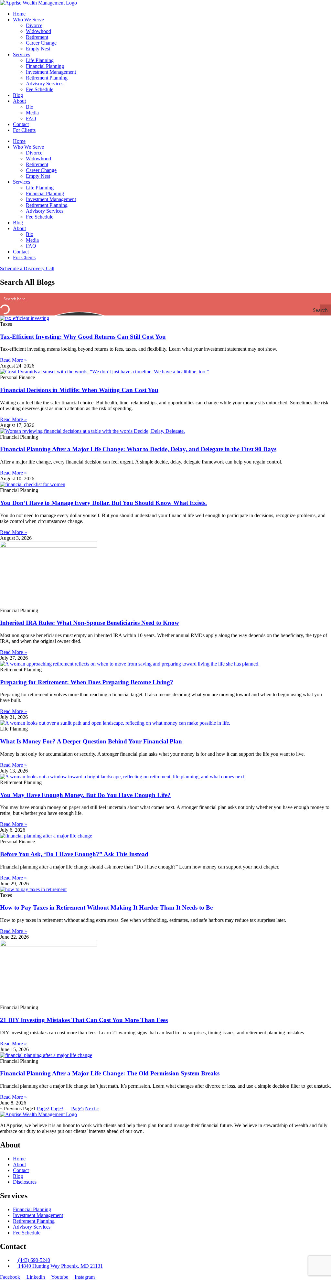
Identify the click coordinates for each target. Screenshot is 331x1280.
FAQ (31, 118)
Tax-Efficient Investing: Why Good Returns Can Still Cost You (83, 336)
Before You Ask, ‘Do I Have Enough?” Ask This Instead (74, 854)
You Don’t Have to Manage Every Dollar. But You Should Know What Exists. (103, 502)
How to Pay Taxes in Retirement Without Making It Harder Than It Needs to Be (106, 907)
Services (21, 54)
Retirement (37, 37)
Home (19, 13)
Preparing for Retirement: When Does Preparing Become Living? (86, 682)
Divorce (34, 25)
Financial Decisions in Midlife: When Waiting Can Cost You (79, 390)
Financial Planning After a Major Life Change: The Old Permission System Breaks (109, 1073)
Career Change (41, 43)
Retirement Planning (47, 77)
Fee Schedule (39, 89)
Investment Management (51, 72)
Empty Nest (38, 48)
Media (32, 112)
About (19, 101)
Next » (92, 1108)
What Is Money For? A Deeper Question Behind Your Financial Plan (91, 741)
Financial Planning (45, 66)
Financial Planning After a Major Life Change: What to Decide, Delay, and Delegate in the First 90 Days (138, 449)
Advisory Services (44, 83)
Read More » (13, 360)
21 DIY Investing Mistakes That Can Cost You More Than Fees (84, 1020)
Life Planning (40, 60)
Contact (21, 124)
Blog (18, 95)
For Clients (24, 130)
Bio (29, 107)
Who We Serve (28, 19)
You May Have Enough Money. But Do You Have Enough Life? (85, 795)
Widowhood (38, 31)
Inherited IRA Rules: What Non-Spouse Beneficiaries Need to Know (89, 622)
